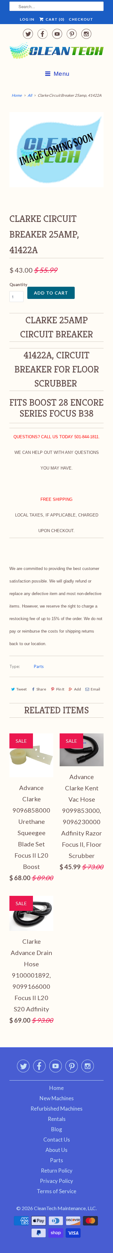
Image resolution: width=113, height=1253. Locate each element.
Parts (39, 666)
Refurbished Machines (56, 1108)
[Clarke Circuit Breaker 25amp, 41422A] (56, 149)
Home (56, 1088)
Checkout (81, 19)
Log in (27, 19)
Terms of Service (56, 1191)
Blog (56, 1129)
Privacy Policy (56, 1181)
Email (95, 689)
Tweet (21, 689)
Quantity (18, 284)
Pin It (60, 689)
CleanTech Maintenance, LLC (65, 1208)
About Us (56, 1150)
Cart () (54, 19)
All (30, 95)
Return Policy (57, 1170)
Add (77, 689)
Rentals (57, 1119)
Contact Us (56, 1139)
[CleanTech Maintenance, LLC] (56, 51)
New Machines (57, 1098)
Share (41, 689)
